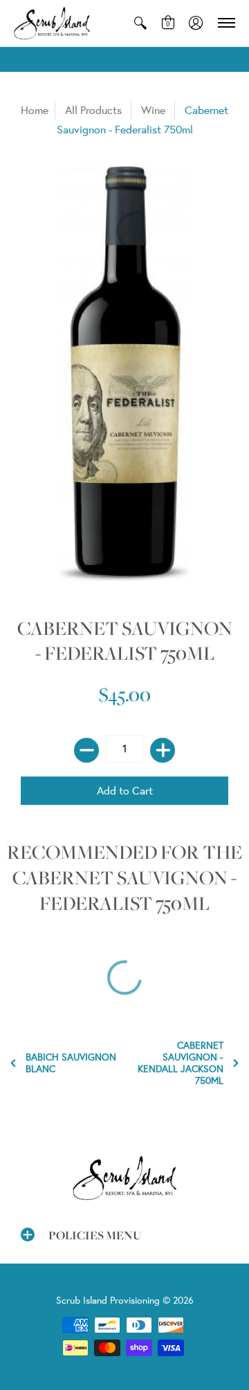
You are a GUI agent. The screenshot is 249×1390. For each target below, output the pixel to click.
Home (34, 110)
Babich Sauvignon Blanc (71, 1063)
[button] (140, 23)
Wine (153, 110)
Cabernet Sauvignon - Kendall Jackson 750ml (180, 1063)
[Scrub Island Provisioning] (52, 23)
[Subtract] (86, 750)
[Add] (162, 750)
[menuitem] (140, 23)
